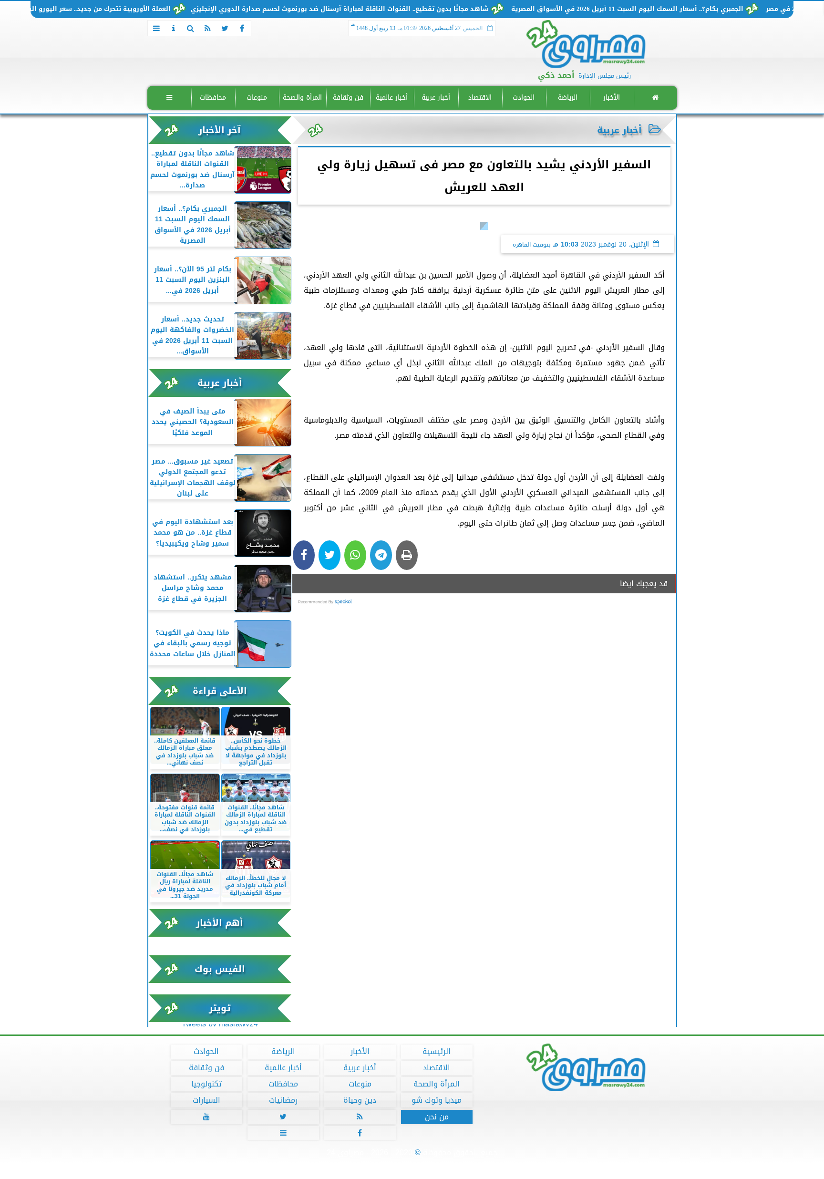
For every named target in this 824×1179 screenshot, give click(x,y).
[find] (190, 28)
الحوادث (524, 97)
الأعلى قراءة (220, 691)
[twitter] (225, 28)
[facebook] (242, 28)
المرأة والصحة (302, 97)
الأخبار (611, 97)
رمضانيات (282, 1100)
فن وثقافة (347, 97)
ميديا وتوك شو (437, 1100)
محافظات (213, 97)
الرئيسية (436, 1052)
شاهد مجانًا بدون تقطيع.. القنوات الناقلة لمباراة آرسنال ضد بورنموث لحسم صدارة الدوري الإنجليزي (372, 9)
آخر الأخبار (219, 130)
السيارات (206, 1100)
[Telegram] (381, 555)
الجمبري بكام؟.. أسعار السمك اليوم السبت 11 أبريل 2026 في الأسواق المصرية (659, 9)
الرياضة (567, 97)
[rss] (208, 28)
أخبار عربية (436, 97)
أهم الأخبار (219, 922)
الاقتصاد (479, 97)
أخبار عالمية (392, 97)
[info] (173, 28)
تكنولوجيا (206, 1084)
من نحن (436, 1117)
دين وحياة (359, 1100)
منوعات (257, 97)
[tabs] (156, 28)
